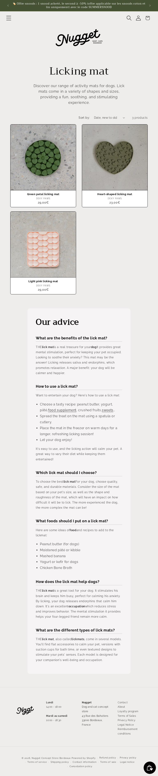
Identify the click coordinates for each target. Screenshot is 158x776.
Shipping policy (60, 762)
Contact (123, 702)
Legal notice (127, 762)
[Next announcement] (150, 5)
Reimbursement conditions (128, 731)
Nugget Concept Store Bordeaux (51, 758)
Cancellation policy (81, 766)
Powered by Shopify (84, 758)
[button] (8, 18)
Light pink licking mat (43, 281)
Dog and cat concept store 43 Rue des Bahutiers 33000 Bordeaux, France (95, 715)
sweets (107, 410)
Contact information (84, 762)
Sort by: (84, 117)
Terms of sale (108, 762)
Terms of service (37, 762)
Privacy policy (128, 757)
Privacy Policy (126, 720)
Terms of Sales (127, 715)
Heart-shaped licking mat (114, 194)
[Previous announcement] (8, 5)
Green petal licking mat (43, 194)
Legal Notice (126, 724)
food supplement (62, 410)
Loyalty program (128, 711)
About (121, 706)
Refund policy (107, 757)
